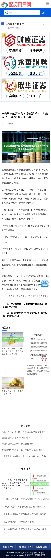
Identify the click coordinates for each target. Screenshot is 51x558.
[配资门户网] (16, 4)
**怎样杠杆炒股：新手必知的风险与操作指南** (23, 431)
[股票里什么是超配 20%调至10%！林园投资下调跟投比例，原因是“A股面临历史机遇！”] (38, 347)
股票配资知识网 (31, 555)
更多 (45, 23)
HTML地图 (39, 552)
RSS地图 (31, 552)
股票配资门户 (25, 546)
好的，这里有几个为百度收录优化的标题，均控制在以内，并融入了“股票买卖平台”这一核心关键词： (15, 484)
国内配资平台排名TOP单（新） (16, 437)
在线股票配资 (42, 546)
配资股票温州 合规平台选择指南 (18, 521)
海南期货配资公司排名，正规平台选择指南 (22, 450)
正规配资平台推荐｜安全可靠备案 (17, 444)
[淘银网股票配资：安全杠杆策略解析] (13, 382)
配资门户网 (8, 546)
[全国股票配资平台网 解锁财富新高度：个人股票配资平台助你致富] (13, 339)
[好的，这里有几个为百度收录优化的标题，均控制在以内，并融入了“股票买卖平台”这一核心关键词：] (39, 484)
